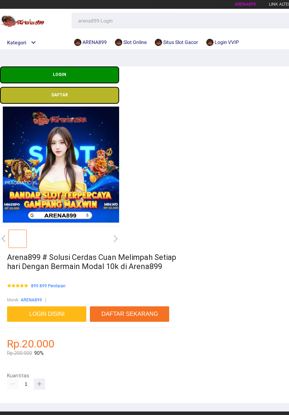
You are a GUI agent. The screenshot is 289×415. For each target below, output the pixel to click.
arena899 (245, 4)
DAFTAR (59, 94)
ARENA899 (31, 300)
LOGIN (59, 74)
